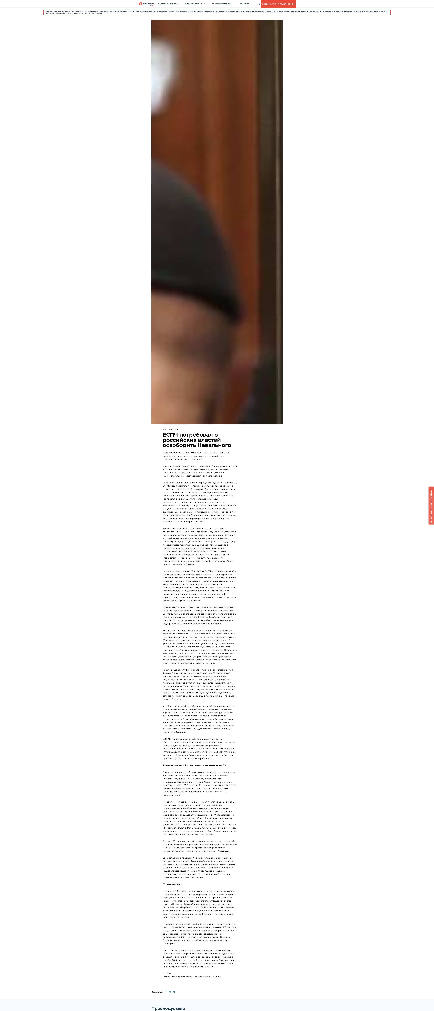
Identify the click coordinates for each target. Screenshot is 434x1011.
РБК (164, 429)
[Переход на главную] (146, 4)
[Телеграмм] (170, 992)
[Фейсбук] (166, 992)
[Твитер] (174, 992)
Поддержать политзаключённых (278, 4)
